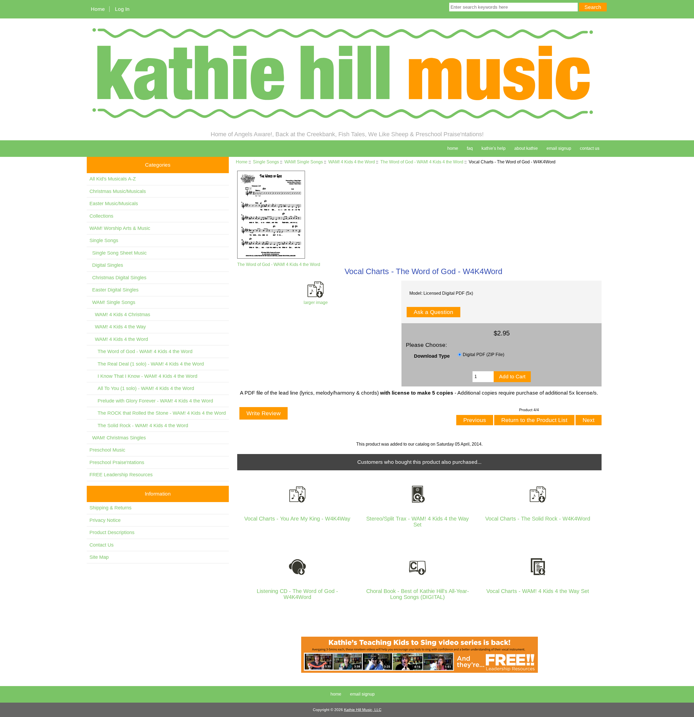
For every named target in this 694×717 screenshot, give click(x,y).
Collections (101, 216)
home (452, 148)
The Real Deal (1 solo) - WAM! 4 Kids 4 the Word (146, 364)
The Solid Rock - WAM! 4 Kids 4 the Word (138, 425)
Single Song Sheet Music (118, 253)
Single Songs (266, 162)
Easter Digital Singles (114, 290)
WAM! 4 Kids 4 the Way (117, 326)
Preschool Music (107, 450)
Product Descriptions (111, 532)
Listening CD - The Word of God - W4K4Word (297, 594)
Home (98, 9)
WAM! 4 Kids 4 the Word (351, 162)
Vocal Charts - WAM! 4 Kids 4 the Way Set (537, 591)
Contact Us (101, 545)
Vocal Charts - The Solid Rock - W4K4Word (537, 519)
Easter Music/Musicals (113, 203)
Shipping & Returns (110, 507)
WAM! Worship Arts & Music (119, 228)
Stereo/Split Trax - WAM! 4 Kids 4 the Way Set (417, 522)
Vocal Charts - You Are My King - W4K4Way (297, 519)
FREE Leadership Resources (121, 474)
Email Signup (559, 148)
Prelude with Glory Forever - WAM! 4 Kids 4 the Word (151, 401)
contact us (589, 148)
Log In (122, 9)
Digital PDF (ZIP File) (483, 354)
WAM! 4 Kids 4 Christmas (119, 314)
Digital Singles (106, 265)
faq (470, 148)
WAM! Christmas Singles (117, 437)
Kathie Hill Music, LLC (362, 710)
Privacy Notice (105, 520)
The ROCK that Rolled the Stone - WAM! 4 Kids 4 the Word (157, 413)
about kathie (526, 148)
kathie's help (493, 148)
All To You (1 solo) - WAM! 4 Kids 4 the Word (141, 388)
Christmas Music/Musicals (117, 191)
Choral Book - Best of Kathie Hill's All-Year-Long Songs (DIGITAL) (417, 594)
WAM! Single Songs (303, 162)
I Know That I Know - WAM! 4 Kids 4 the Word (143, 376)
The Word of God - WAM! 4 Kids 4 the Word (421, 162)
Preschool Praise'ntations (116, 462)
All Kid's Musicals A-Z (112, 179)
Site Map (99, 557)
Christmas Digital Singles (117, 277)
